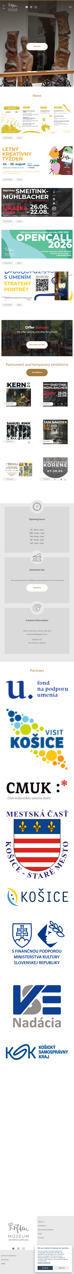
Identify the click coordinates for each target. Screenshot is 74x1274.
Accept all (45, 1268)
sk (3, 5)
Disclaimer (5, 1259)
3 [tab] (44, 71)
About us (41, 1221)
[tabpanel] (37, 43)
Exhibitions (42, 1225)
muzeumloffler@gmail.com (37, 634)
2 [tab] (40, 71)
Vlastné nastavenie (44, 1263)
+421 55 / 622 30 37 (44, 631)
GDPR (3, 1264)
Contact (41, 1238)
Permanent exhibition (45, 1230)
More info (37, 57)
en (4, 8)
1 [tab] (32, 71)
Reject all (61, 1268)
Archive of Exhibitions (8, 1255)
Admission (37, 587)
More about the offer (37, 344)
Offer (40, 1234)
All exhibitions (37, 372)
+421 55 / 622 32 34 (30, 631)
